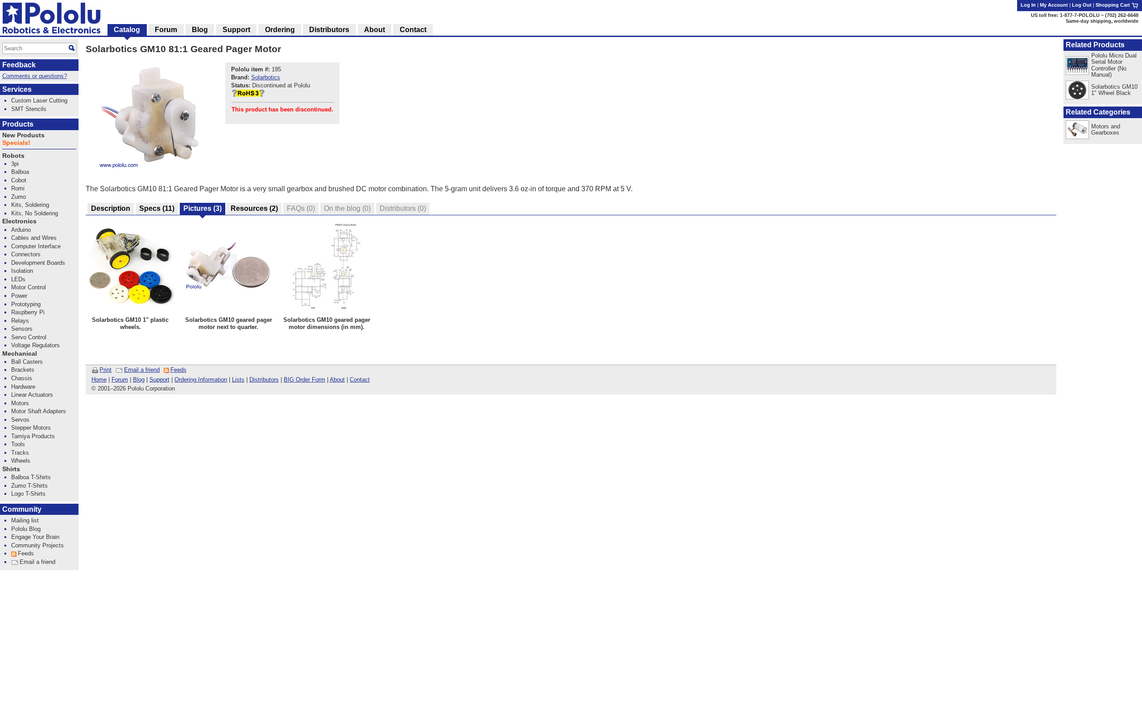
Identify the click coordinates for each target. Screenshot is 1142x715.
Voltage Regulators (35, 345)
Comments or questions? (34, 76)
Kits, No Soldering (34, 213)
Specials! (16, 143)
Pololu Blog (26, 529)
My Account (1054, 5)
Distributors (264, 379)
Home (99, 379)
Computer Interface (36, 246)
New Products (23, 135)
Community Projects (37, 545)
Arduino (21, 229)
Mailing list (25, 520)
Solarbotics (265, 77)
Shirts (11, 469)
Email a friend (142, 369)
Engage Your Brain (35, 537)
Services (17, 89)
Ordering (280, 29)
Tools (18, 444)
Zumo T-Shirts (29, 485)
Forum (120, 379)
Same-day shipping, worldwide (1102, 21)
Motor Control (28, 287)
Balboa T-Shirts (31, 477)
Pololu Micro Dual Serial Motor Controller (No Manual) (1114, 65)
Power (19, 295)
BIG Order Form (304, 379)
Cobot (18, 180)
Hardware (23, 386)
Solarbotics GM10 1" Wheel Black (1114, 89)
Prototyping (26, 304)
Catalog (127, 29)
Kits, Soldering (30, 204)
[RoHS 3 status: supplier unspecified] (248, 94)
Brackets (22, 369)
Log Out (1082, 5)
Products (17, 124)
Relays (20, 320)
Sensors (22, 328)
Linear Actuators (32, 394)
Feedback (19, 65)
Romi (18, 188)
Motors (20, 403)
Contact (360, 379)
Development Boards (38, 262)
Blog (139, 379)
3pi (15, 163)
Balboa (20, 171)
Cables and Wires (34, 237)
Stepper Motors (31, 427)
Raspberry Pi (28, 312)
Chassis (21, 378)
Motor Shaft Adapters (38, 411)
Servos (20, 419)
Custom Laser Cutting (39, 100)
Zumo (18, 196)
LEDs (18, 279)
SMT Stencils (28, 109)
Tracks (20, 452)
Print (105, 369)
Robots (13, 155)
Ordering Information (200, 379)
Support (159, 379)
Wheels (20, 460)
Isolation (22, 270)
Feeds (178, 369)
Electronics (19, 221)
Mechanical (19, 353)
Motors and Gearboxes (1105, 129)
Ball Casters (27, 361)
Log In (1028, 5)
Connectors (26, 254)
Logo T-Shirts (28, 493)
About (337, 379)
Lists (238, 379)
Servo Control (28, 337)
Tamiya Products (33, 436)
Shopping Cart (1113, 5)
